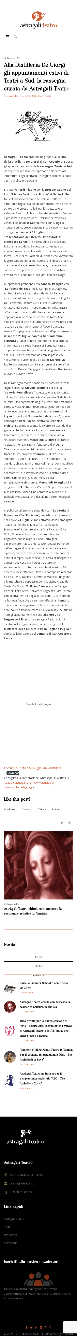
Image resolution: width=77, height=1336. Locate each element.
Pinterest (57, 809)
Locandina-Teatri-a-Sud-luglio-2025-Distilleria (33, 768)
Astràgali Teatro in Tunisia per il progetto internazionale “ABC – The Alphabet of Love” (42, 1088)
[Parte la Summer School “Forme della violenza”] (10, 997)
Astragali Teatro (14, 1228)
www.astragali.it (44, 782)
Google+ (26, 809)
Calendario (11, 1252)
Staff (7, 1236)
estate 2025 (31, 95)
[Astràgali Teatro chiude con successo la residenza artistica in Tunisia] (10, 1016)
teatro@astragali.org (18, 782)
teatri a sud (44, 95)
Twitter (42, 809)
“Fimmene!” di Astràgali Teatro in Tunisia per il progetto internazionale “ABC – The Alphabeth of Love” (46, 1064)
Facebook (9, 809)
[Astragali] (38, 20)
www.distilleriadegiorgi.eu (20, 787)
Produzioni (11, 1244)
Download (12, 773)
